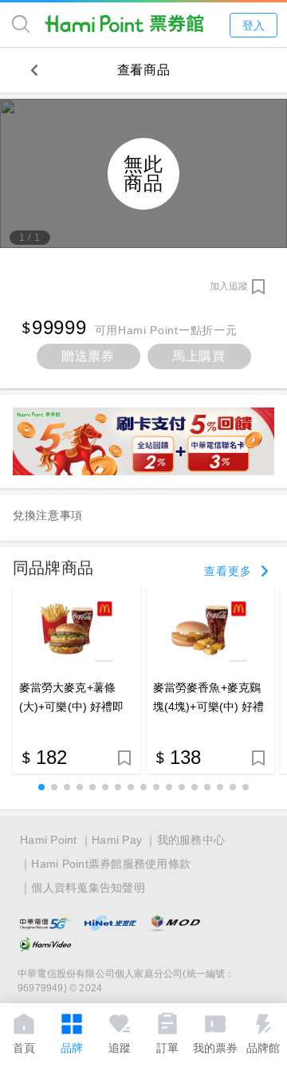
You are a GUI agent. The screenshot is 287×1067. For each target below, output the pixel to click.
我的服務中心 (191, 839)
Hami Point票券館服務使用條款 (111, 863)
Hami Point (48, 839)
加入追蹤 (229, 286)
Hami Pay (117, 839)
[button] (41, 787)
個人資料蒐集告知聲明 (88, 887)
